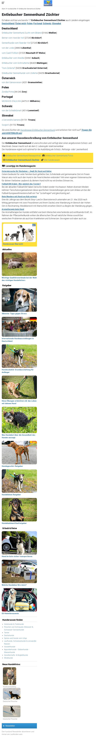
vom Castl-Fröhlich (10, 53)
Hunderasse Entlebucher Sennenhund (37, 130)
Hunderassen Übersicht (13, 244)
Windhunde (8, 658)
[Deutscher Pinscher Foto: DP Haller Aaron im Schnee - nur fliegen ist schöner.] (11, 711)
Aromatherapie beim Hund (13, 209)
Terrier (6, 633)
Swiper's (6, 125)
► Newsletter (9, 726)
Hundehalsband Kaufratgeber (14, 523)
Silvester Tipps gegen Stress (14, 314)
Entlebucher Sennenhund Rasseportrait (23, 155)
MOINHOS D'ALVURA (11, 101)
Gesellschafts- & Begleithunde (16, 655)
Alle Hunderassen (52, 160)
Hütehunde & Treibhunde (14, 624)
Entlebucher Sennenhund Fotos (59, 155)
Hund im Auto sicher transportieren (17, 556)
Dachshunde (9, 635)
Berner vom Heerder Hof (13, 38)
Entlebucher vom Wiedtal (13, 58)
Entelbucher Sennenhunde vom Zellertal (20, 73)
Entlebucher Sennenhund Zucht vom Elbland (22, 33)
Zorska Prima (8, 91)
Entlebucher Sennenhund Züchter (22, 160)
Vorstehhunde (9, 647)
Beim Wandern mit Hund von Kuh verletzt (19, 196)
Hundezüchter (12, 9)
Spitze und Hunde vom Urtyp (15, 638)
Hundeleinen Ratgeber (11, 495)
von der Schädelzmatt (12, 110)
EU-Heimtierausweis (10, 613)
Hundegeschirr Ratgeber (12, 466)
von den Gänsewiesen (12, 82)
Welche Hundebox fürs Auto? (14, 585)
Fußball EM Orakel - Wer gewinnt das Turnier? (21, 184)
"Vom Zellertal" (9, 68)
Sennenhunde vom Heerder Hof (16, 43)
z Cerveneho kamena (11, 120)
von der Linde (8, 48)
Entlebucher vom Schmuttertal (16, 63)
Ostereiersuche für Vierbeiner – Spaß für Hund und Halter (27, 171)
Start (3, 9)
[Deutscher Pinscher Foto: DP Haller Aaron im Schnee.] (11, 694)
